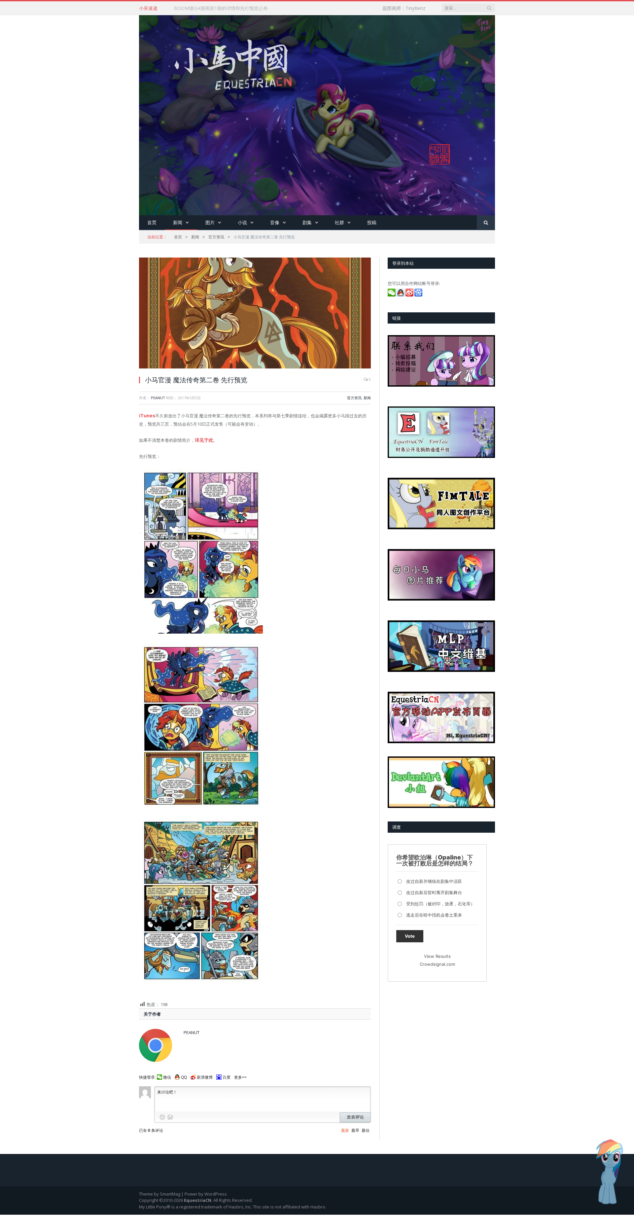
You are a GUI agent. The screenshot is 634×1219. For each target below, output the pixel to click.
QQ (184, 1075)
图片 (210, 222)
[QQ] (401, 295)
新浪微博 (205, 1075)
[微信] (392, 295)
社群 (339, 222)
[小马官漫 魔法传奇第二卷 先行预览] (255, 314)
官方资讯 (354, 397)
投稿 (371, 222)
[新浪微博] (409, 295)
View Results (437, 956)
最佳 (366, 1128)
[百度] (418, 295)
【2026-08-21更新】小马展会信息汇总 (214, 8)
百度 (226, 1075)
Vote (410, 936)
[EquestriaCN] (317, 113)
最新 (345, 1128)
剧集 (307, 222)
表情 (162, 1115)
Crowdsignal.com (437, 964)
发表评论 (355, 1115)
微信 (167, 1075)
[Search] (486, 222)
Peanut (158, 397)
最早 (355, 1128)
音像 (274, 222)
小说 (242, 222)
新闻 (177, 222)
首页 (152, 222)
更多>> (240, 1075)
